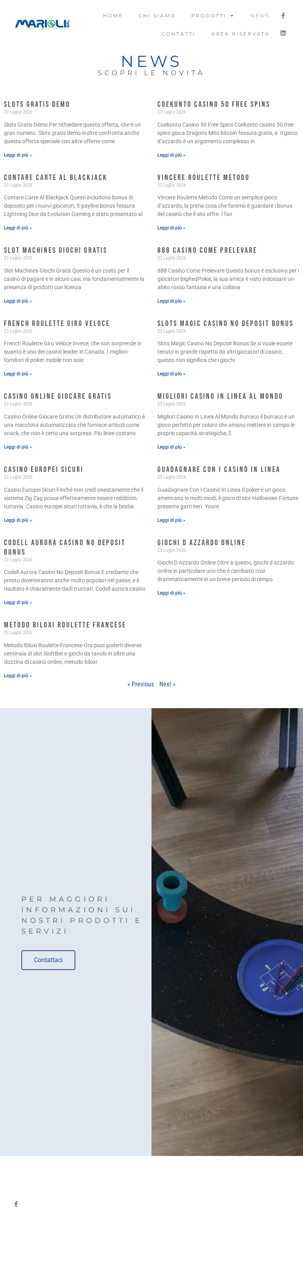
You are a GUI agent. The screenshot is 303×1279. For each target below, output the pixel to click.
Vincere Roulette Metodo (203, 177)
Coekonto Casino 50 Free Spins (213, 104)
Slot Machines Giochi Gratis (55, 250)
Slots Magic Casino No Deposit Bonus (225, 323)
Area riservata (240, 34)
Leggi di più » (18, 155)
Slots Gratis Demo (37, 104)
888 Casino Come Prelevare (207, 250)
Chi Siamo (156, 16)
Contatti (178, 34)
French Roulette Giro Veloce (57, 323)
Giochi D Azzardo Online (201, 543)
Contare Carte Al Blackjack (55, 177)
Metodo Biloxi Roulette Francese (65, 625)
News (260, 16)
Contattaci (48, 960)
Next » (167, 684)
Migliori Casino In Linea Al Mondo (220, 396)
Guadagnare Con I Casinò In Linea (219, 469)
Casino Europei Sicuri (44, 469)
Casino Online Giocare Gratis (58, 396)
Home (113, 16)
